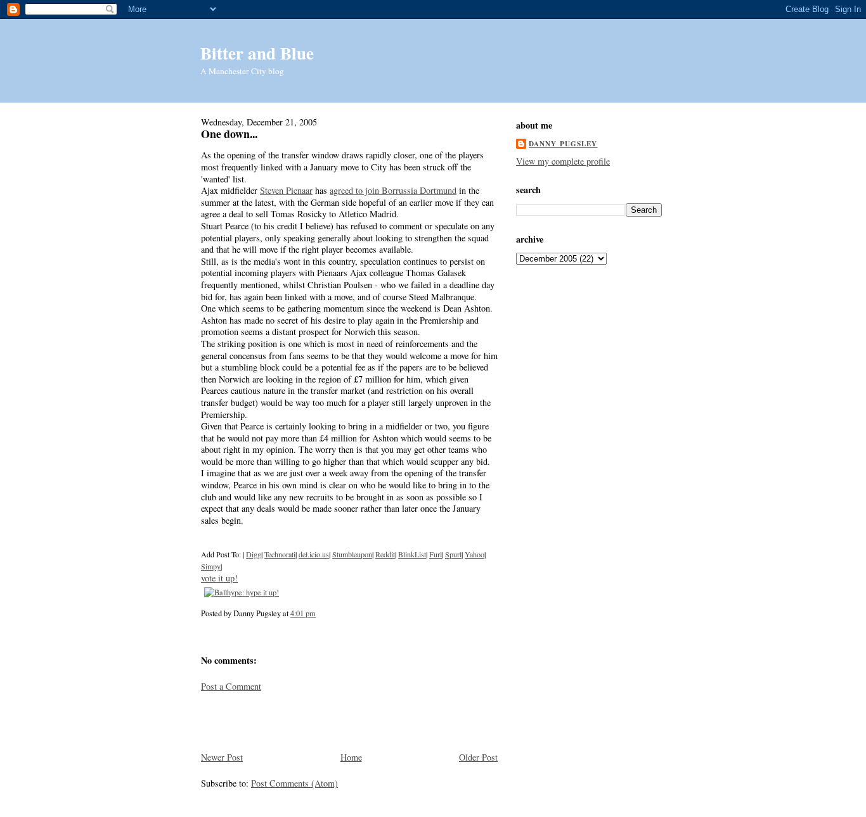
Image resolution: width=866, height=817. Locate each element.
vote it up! (219, 578)
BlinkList (412, 554)
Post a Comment (231, 686)
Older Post (478, 757)
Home (351, 757)
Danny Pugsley (563, 144)
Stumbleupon (352, 554)
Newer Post (222, 757)
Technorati (279, 554)
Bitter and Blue (257, 53)
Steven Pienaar (286, 190)
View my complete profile (563, 161)
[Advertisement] (275, 721)
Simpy (211, 566)
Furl (435, 554)
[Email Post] (319, 613)
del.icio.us (314, 554)
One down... (229, 133)
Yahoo (474, 554)
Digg (253, 554)
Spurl (453, 554)
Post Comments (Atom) (294, 783)
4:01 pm (303, 613)
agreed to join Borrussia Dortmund (393, 190)
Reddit (385, 554)
